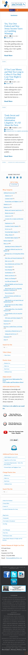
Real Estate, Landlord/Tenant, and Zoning (13, 326)
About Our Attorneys (7, 500)
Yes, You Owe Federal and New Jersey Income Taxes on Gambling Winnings (13, 28)
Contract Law (8, 216)
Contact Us (5, 506)
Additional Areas (8, 371)
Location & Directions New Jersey (10, 509)
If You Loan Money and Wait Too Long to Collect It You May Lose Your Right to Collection (13, 74)
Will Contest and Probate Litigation (13, 317)
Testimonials (6, 336)
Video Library (7, 355)
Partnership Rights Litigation (11, 231)
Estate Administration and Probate (12, 263)
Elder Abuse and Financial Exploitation (13, 258)
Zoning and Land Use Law (11, 333)
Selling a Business (9, 234)
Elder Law (6, 243)
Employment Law (9, 223)
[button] (12, 10)
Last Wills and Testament (10, 281)
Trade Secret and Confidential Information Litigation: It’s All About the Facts (12, 120)
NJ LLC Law (8, 229)
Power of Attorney (9, 293)
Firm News (6, 323)
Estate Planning (8, 269)
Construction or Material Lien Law (12, 331)
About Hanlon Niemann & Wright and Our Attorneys (12, 539)
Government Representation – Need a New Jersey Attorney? (13, 463)
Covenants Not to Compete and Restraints (16, 162)
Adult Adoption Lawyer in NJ (10, 457)
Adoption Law (8, 195)
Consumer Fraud (8, 198)
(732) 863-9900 (14, 184)
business (4, 61)
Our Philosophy (6, 530)
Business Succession (9, 213)
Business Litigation (8, 240)
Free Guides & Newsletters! (9, 521)
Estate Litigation (8, 266)
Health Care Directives (10, 275)
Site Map (5, 523)
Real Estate (6, 369)
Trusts (5, 339)
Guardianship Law (9, 272)
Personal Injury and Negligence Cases (13, 201)
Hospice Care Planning (10, 278)
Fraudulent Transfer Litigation (11, 226)
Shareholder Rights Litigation (11, 237)
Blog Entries (5, 515)
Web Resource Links (7, 535)
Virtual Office (6, 503)
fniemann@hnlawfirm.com (14, 558)
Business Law (9, 37)
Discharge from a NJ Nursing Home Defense (14, 253)
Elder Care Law (8, 261)
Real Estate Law (21, 567)
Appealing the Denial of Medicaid (12, 246)
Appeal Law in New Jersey (10, 460)
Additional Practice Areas (9, 192)
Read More (8, 55)
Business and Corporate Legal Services (13, 210)
